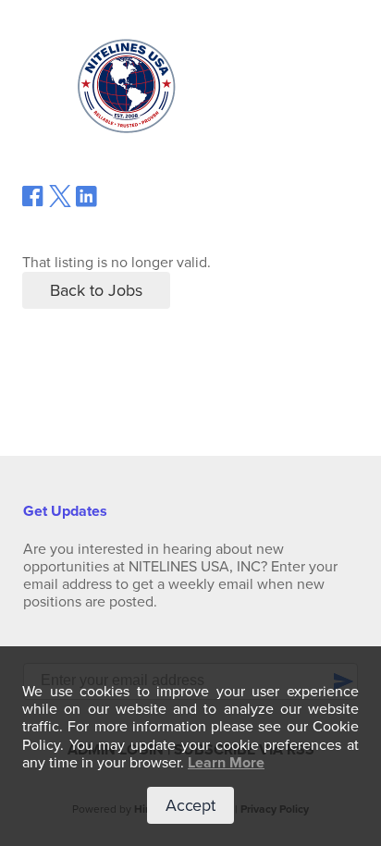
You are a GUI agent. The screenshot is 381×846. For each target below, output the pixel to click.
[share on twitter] (60, 202)
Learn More (226, 763)
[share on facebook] (33, 202)
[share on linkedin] (87, 203)
